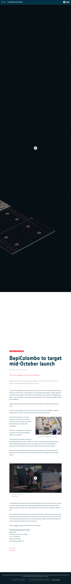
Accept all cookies (19, 579)
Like (12, 549)
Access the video (15, 496)
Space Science (28, 375)
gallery (16, 525)
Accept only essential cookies (39, 579)
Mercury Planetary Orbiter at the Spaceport (47, 436)
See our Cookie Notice (56, 579)
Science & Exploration (18, 375)
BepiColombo (36, 375)
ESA (10, 375)
